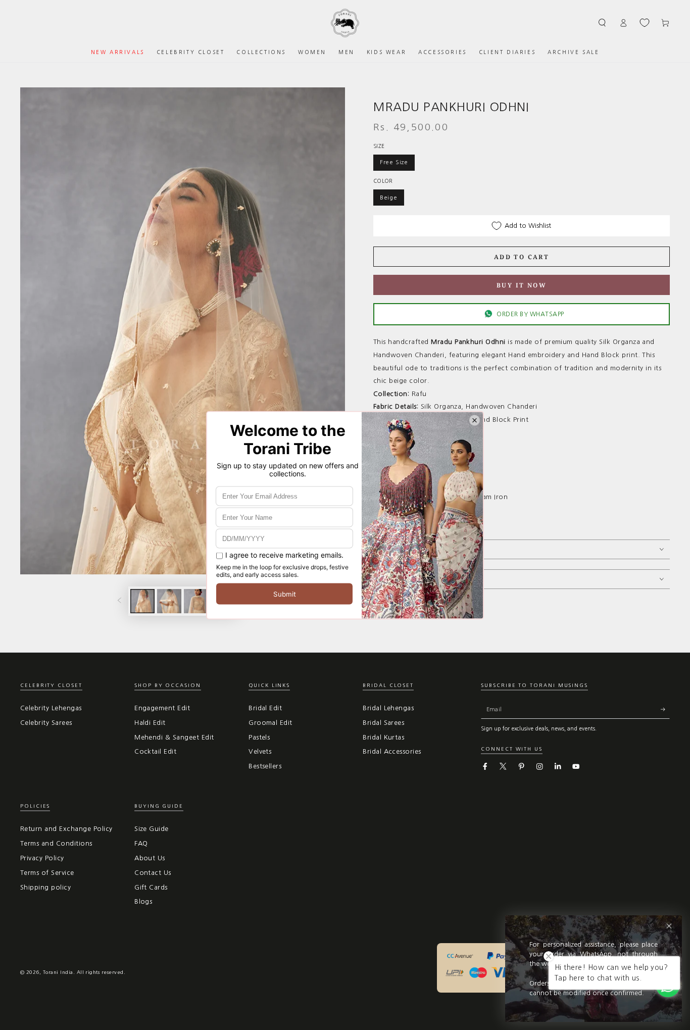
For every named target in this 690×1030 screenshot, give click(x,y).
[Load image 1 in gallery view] (142, 601)
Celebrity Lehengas (51, 708)
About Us (149, 858)
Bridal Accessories (392, 751)
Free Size (394, 162)
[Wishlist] (644, 22)
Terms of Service (47, 872)
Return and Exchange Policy (66, 828)
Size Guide (151, 828)
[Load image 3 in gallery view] (196, 601)
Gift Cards (151, 887)
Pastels (259, 737)
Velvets (260, 751)
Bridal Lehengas (388, 708)
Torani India (58, 972)
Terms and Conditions (56, 843)
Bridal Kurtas (383, 737)
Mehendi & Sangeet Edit (174, 737)
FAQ (140, 843)
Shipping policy (45, 887)
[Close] (669, 926)
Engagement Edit (162, 708)
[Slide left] (119, 601)
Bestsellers (265, 766)
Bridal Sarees (383, 722)
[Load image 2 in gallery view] (169, 601)
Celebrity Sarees (46, 722)
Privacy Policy (42, 858)
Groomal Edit (270, 722)
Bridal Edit (265, 708)
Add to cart (521, 257)
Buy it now (522, 285)
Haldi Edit (150, 722)
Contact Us (152, 872)
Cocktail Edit (155, 751)
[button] (602, 22)
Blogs (143, 901)
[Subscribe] (665, 709)
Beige (389, 197)
